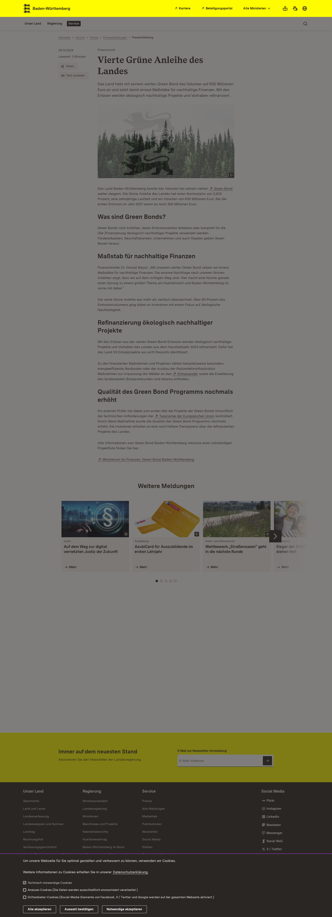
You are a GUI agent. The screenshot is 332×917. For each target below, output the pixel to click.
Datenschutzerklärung (130, 872)
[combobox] (257, 8)
